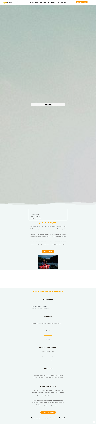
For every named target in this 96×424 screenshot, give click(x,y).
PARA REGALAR (51, 2)
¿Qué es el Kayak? (35, 214)
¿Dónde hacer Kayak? (35, 216)
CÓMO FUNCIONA (34, 2)
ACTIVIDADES (43, 2)
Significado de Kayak (36, 218)
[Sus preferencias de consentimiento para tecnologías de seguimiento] (94, 422)
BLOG (58, 2)
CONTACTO (63, 2)
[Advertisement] (48, 280)
